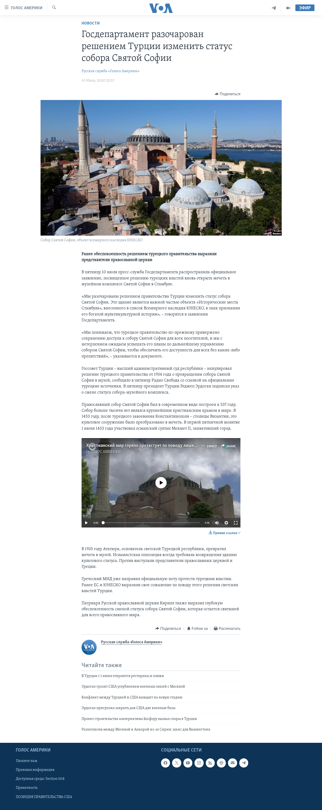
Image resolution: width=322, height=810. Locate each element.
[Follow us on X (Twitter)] (176, 763)
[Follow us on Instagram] (198, 763)
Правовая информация (35, 770)
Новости (91, 23)
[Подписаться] (232, 763)
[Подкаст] (221, 763)
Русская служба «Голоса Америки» (111, 71)
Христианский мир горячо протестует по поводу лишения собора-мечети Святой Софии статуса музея (188, 445)
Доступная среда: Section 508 (40, 779)
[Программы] (288, 8)
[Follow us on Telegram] (243, 763)
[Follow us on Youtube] (187, 763)
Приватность (26, 788)
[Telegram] (273, 8)
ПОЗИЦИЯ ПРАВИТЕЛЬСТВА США (44, 797)
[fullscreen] (235, 523)
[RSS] (210, 763)
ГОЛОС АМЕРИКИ (106, 452)
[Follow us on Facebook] (165, 763)
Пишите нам (26, 761)
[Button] (227, 94)
